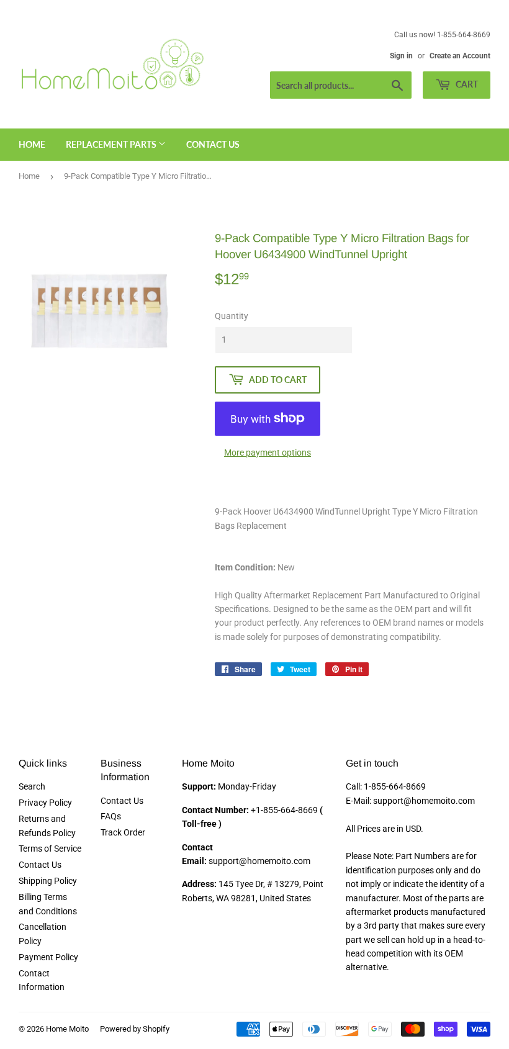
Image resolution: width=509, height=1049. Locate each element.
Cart (466, 84)
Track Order (123, 832)
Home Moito (67, 1028)
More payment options (267, 452)
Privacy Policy (45, 803)
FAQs (111, 816)
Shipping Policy (48, 881)
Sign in (401, 56)
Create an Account (460, 56)
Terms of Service (50, 848)
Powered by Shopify (134, 1028)
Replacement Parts (112, 144)
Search (32, 786)
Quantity (231, 316)
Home (32, 144)
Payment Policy (48, 957)
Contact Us (213, 144)
